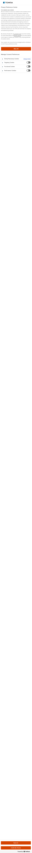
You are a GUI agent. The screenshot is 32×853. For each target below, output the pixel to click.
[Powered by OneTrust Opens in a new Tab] (24, 852)
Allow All (16, 49)
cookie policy (17, 35)
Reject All (16, 843)
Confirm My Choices (16, 848)
